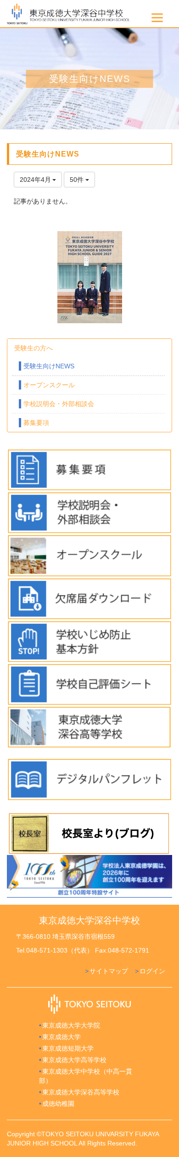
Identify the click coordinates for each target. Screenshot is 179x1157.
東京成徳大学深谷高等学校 (80, 1092)
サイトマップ (109, 971)
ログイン (152, 971)
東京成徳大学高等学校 (74, 1060)
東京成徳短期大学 (68, 1048)
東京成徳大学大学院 (71, 1025)
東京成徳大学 (61, 1037)
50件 (77, 179)
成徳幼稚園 (58, 1103)
